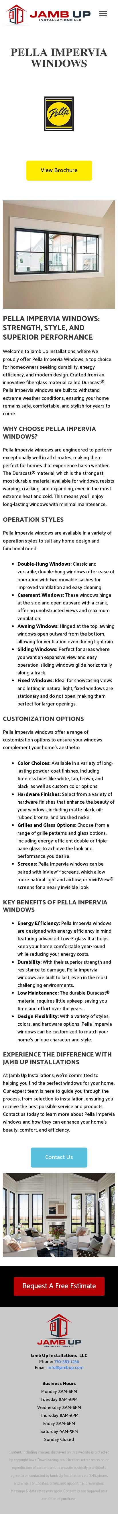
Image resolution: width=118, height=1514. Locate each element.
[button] (103, 13)
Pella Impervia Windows (59, 57)
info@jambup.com (65, 1368)
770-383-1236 (66, 1362)
